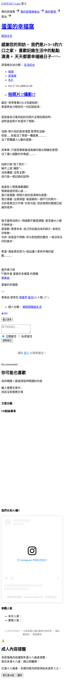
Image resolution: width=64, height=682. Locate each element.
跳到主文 (6, 36)
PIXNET (16, 631)
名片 (11, 80)
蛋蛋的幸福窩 (17, 26)
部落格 (12, 75)
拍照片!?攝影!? (21, 94)
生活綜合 (29, 64)
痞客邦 (23, 297)
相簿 (11, 71)
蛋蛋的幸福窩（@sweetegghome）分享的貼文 (32, 597)
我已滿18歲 (8, 675)
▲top (4, 312)
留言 (30, 297)
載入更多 (7, 319)
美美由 (5, 277)
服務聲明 (37, 634)
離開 (19, 675)
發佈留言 (7, 340)
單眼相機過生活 (32, 307)
